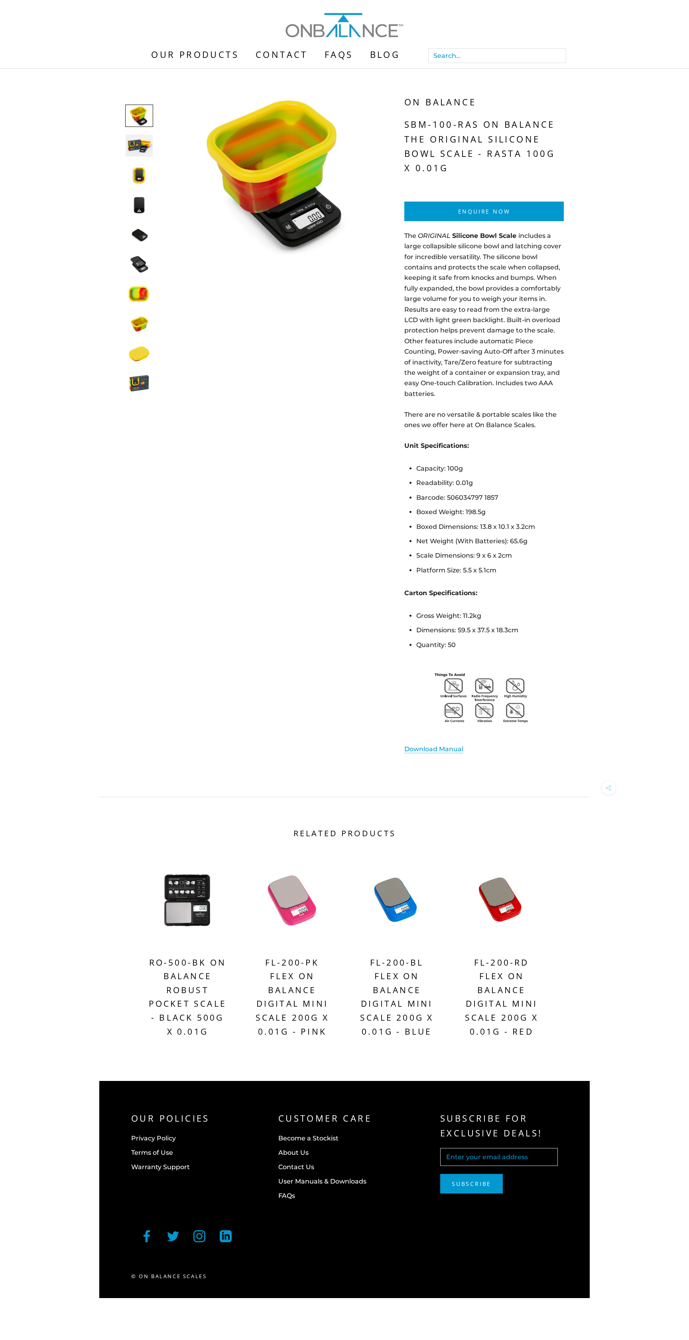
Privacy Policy (153, 1138)
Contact (282, 54)
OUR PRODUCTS (195, 54)
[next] (565, 949)
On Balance (440, 102)
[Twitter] (173, 1235)
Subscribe (471, 1184)
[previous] (124, 949)
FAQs (339, 54)
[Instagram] (199, 1235)
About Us (293, 1152)
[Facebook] (147, 1235)
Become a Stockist (308, 1138)
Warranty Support (160, 1167)
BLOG (385, 54)
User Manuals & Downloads (322, 1181)
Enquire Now (484, 211)
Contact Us (296, 1167)
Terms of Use (152, 1152)
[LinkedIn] (226, 1235)
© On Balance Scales (169, 1276)
